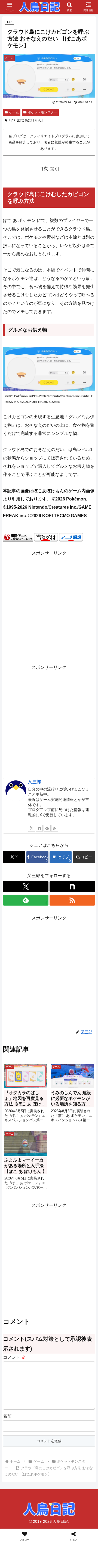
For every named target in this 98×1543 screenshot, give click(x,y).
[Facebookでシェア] (16, 1426)
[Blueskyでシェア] (60, 1411)
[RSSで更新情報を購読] (54, 828)
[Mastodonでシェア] (38, 1411)
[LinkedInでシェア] (60, 1441)
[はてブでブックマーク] (81, 1426)
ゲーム (14, 112)
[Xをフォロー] (31, 828)
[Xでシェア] (16, 1411)
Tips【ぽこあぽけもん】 (26, 120)
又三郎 (34, 782)
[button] (84, 857)
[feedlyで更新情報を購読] (47, 828)
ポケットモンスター (42, 112)
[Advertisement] (49, 606)
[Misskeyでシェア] (81, 1411)
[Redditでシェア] (60, 1426)
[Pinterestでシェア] (38, 1441)
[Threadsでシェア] (38, 1426)
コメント (14, 1357)
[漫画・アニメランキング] (18, 537)
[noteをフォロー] (39, 828)
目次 (43, 168)
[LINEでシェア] (16, 1441)
